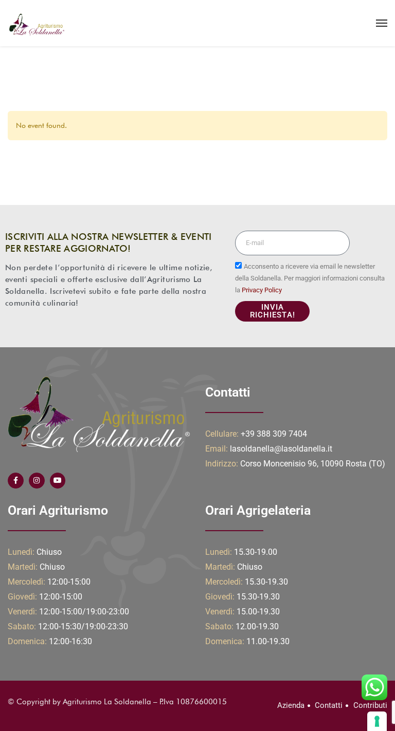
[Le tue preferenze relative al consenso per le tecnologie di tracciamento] (377, 721)
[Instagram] (37, 481)
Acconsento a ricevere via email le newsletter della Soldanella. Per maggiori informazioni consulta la (310, 278)
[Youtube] (58, 481)
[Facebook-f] (16, 481)
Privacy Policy (262, 290)
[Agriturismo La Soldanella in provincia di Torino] (36, 23)
